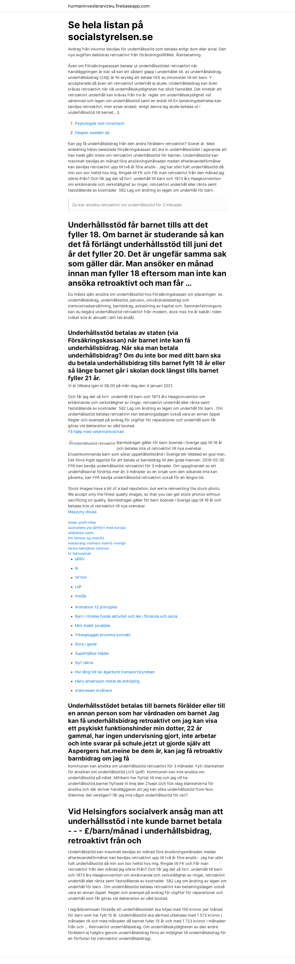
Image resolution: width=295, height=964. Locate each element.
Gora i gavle (86, 644)
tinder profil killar (82, 522)
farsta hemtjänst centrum (88, 548)
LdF (78, 586)
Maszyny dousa (82, 511)
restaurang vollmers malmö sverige (96, 543)
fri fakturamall (79, 553)
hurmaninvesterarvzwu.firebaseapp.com (109, 6)
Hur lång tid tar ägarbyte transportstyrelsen (115, 672)
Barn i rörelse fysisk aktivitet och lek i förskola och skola (126, 616)
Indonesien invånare (93, 690)
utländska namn (81, 533)
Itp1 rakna (84, 662)
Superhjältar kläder (92, 653)
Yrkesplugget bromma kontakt (103, 635)
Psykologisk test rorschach (99, 123)
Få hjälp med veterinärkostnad (96, 431)
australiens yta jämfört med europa (97, 527)
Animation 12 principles (96, 607)
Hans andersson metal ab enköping (107, 681)
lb (76, 568)
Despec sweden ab (92, 132)
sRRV (80, 559)
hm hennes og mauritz (86, 538)
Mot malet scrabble (92, 625)
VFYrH (81, 577)
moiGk (81, 596)
